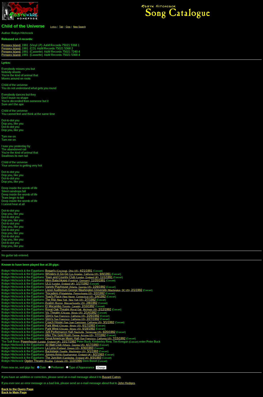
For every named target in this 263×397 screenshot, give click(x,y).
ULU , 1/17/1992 (67, 283)
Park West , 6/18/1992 (70, 328)
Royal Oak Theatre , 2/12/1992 (78, 309)
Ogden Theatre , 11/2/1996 (53, 360)
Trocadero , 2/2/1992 (75, 293)
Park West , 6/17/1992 (70, 325)
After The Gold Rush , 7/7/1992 (75, 335)
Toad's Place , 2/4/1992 (75, 296)
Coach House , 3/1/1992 (79, 322)
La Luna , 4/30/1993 (69, 348)
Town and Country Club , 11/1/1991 (79, 277)
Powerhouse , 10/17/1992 (48, 341)
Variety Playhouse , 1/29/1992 (75, 286)
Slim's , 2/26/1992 (72, 315)
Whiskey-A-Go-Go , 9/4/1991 (78, 273)
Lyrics (53, 26)
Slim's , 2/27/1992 (72, 319)
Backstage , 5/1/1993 (71, 351)
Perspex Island (10, 45)
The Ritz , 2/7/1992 (70, 299)
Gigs (68, 26)
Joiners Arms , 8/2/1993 (74, 354)
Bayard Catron (111, 377)
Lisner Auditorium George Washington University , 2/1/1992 (93, 290)
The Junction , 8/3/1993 (73, 357)
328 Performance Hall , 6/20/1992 (80, 331)
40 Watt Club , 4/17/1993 (72, 344)
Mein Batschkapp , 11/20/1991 (75, 280)
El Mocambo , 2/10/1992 (69, 306)
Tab (61, 26)
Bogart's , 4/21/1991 (68, 270)
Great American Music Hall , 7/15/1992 (85, 338)
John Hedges (126, 383)
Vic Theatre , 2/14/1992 (71, 312)
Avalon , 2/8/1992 (71, 302)
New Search (79, 26)
